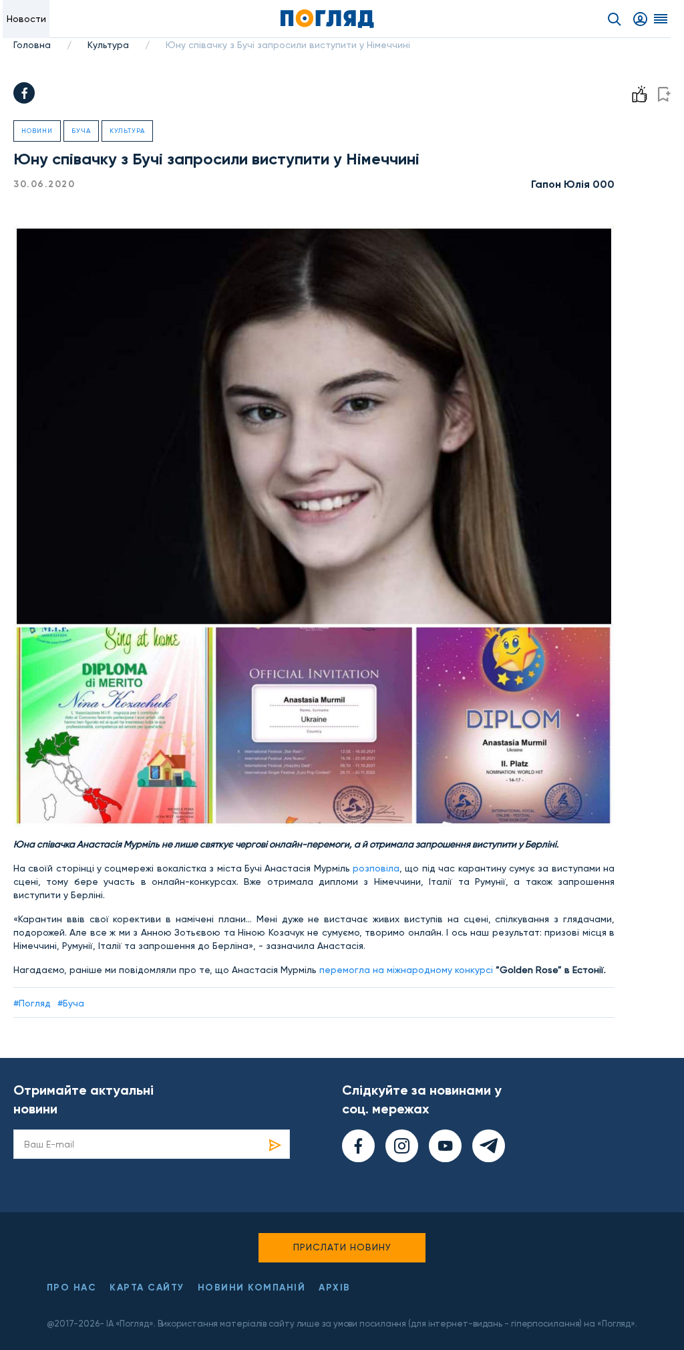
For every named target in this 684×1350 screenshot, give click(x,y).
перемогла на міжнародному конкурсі (406, 969)
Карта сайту (147, 1287)
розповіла (376, 868)
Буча (81, 130)
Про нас (72, 1287)
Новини (37, 130)
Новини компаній (252, 1287)
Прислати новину (342, 1247)
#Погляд (32, 1003)
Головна (32, 44)
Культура (108, 44)
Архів (335, 1287)
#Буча (70, 1003)
